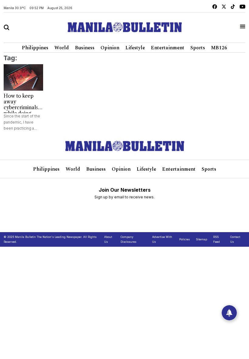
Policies (184, 239)
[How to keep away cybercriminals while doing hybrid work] (23, 77)
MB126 (219, 47)
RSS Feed (216, 239)
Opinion (110, 47)
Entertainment (167, 47)
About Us (108, 239)
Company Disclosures (128, 239)
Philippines (35, 47)
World (61, 47)
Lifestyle (135, 47)
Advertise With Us (162, 239)
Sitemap (201, 239)
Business (84, 47)
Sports (197, 47)
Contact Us (235, 239)
